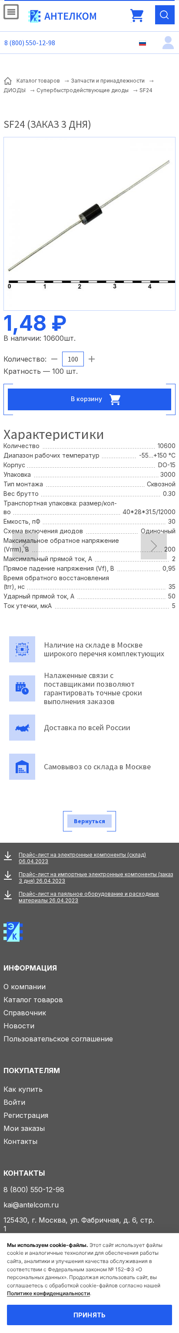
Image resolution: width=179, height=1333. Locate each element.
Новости (18, 1025)
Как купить (23, 1089)
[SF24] (89, 223)
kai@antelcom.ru (31, 1204)
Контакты (20, 1141)
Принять (89, 1315)
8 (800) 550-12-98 (29, 42)
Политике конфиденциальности (48, 1293)
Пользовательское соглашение (58, 1038)
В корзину (87, 398)
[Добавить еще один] (91, 359)
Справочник (24, 1012)
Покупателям (31, 1070)
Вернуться (89, 821)
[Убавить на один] (54, 359)
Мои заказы (24, 1128)
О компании (24, 986)
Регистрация (25, 1115)
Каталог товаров (33, 999)
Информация (30, 968)
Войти (14, 1102)
